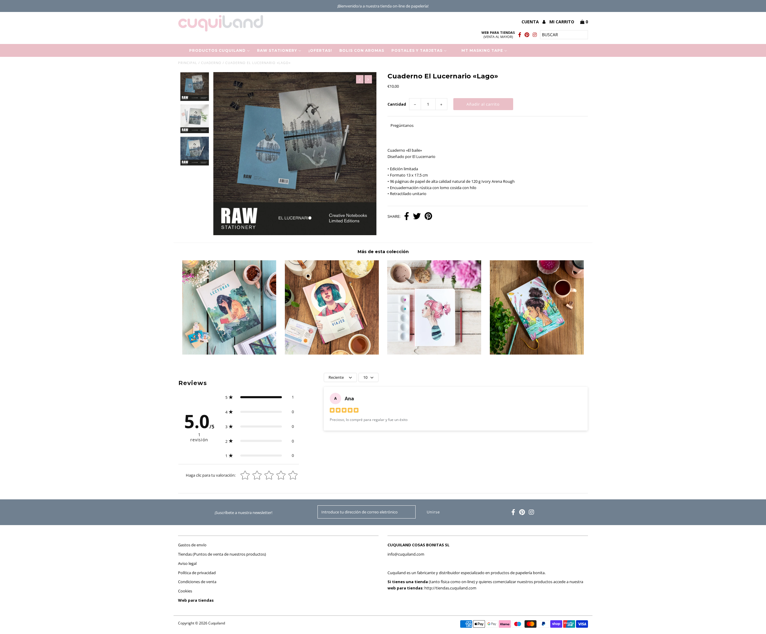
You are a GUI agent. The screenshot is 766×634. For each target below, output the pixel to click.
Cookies (185, 591)
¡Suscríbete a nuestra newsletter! (243, 512)
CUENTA (531, 22)
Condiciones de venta (197, 581)
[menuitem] (215, 50)
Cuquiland (216, 623)
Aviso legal (187, 563)
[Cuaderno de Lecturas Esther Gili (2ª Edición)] (229, 353)
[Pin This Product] (428, 216)
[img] (344, 411)
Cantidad (396, 104)
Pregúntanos (402, 125)
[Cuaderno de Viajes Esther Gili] (332, 353)
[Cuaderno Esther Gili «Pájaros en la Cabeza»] (434, 353)
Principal (187, 62)
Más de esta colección (383, 251)
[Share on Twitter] (417, 216)
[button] (259, 397)
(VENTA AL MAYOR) (498, 35)
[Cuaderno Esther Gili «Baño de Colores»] (537, 353)
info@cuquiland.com (405, 554)
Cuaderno (211, 62)
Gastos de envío (192, 545)
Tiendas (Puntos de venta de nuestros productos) (222, 554)
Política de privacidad (197, 572)
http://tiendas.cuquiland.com (450, 588)
